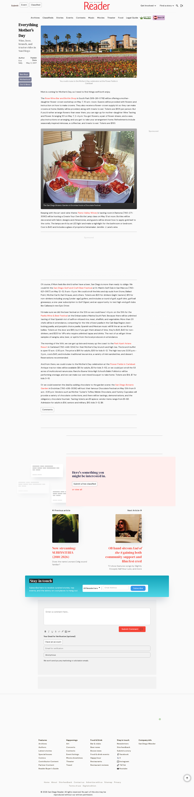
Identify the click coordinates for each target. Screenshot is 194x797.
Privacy (117, 782)
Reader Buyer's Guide (49, 768)
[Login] (181, 5)
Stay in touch (123, 740)
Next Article (133, 510)
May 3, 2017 (31, 63)
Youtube (123, 768)
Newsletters (123, 743)
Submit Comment (130, 629)
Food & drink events (99, 754)
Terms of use (75, 786)
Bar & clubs (95, 743)
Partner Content (46, 765)
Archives (35, 17)
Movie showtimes (74, 758)
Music (91, 17)
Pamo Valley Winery (88, 212)
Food (120, 17)
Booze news (95, 751)
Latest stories (45, 751)
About (54, 782)
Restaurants (96, 761)
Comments (47, 409)
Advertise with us (94, 782)
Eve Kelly (20, 61)
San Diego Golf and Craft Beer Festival (73, 288)
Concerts (70, 747)
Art (67, 743)
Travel (69, 765)
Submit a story (124, 751)
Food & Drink (96, 740)
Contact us (79, 782)
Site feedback (123, 747)
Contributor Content (48, 761)
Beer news (95, 747)
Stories (59, 17)
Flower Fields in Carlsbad (122, 364)
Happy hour (95, 758)
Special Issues (45, 754)
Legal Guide (132, 17)
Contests (80, 17)
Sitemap (108, 782)
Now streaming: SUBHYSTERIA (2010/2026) (64, 552)
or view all (77, 489)
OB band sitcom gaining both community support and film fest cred (123, 554)
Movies (100, 17)
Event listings (72, 754)
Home (46, 782)
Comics (42, 758)
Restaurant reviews (99, 765)
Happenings (72, 740)
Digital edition (89, 786)
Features (43, 740)
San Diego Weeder (147, 743)
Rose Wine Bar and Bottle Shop (60, 98)
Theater (111, 17)
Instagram (124, 761)
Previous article (62, 510)
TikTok (122, 765)
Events (69, 17)
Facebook (124, 754)
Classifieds (47, 17)
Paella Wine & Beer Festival (54, 315)
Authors (42, 747)
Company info (145, 740)
